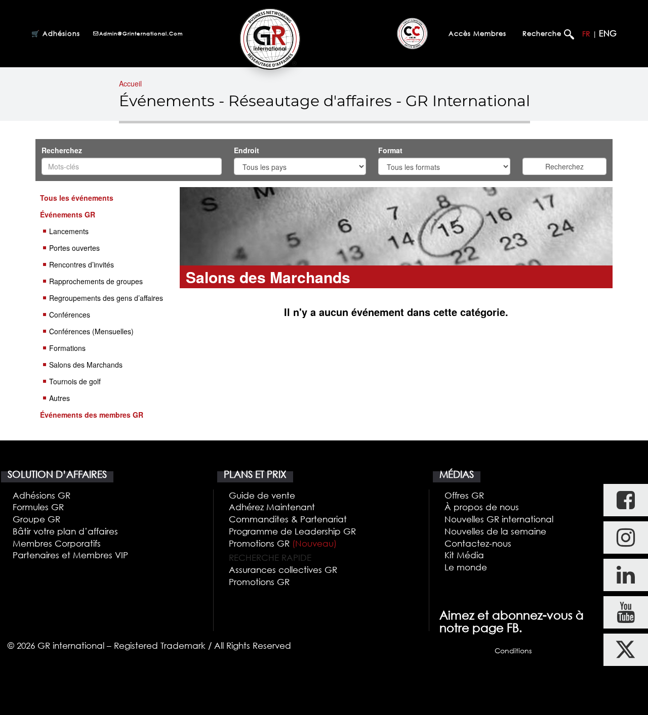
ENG (608, 33)
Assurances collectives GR (283, 569)
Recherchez (62, 150)
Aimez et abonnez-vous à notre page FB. (511, 622)
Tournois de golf (75, 381)
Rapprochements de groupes (96, 281)
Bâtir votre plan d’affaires (65, 531)
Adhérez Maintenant (272, 507)
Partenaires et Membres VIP (70, 555)
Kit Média (464, 555)
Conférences (69, 314)
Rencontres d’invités (81, 264)
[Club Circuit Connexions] (412, 33)
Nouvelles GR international (498, 519)
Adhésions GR (41, 495)
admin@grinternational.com (141, 33)
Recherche (543, 33)
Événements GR (67, 214)
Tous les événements (76, 198)
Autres (59, 398)
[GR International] (270, 39)
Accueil (130, 83)
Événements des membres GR (91, 415)
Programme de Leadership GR (292, 531)
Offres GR (464, 495)
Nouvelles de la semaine (495, 531)
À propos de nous (481, 507)
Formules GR (38, 507)
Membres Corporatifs (57, 543)
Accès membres (477, 33)
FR (586, 33)
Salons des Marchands (86, 365)
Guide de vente (262, 495)
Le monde (465, 567)
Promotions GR (283, 543)
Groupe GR (36, 519)
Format (391, 150)
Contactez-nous (477, 543)
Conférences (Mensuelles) (91, 331)
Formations (67, 348)
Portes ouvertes (74, 248)
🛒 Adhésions (55, 33)
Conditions (513, 650)
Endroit (247, 150)
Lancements (69, 231)
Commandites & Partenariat (288, 519)
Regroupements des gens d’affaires (106, 298)
